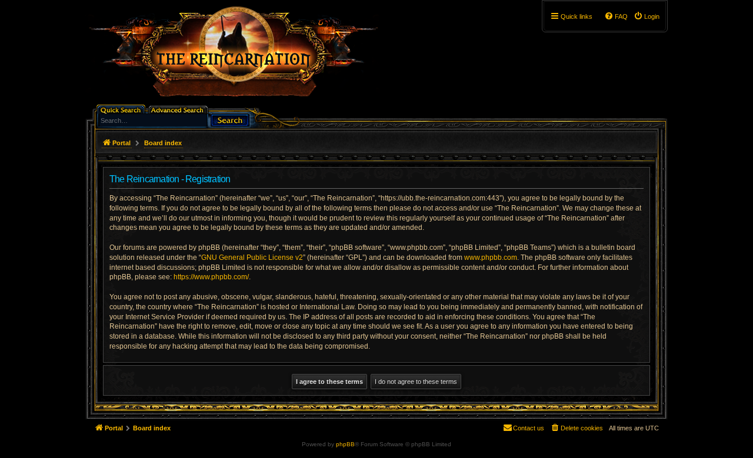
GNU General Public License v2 (252, 257)
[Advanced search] (179, 109)
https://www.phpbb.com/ (211, 277)
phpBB (345, 444)
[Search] (230, 119)
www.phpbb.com (490, 257)
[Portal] (239, 56)
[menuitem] (646, 16)
